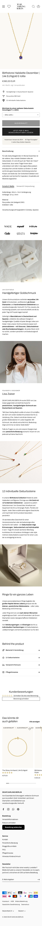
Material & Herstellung (14, 650)
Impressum (5, 901)
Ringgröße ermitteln (9, 846)
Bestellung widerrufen (13, 827)
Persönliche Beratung (10, 843)
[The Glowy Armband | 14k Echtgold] (17, 747)
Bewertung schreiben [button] (21, 699)
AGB (12, 901)
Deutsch (21, 911)
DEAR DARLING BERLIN (15, 917)
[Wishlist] (9, 6)
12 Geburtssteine (12, 657)
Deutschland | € (7, 911)
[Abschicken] (39, 879)
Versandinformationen (10, 819)
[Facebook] (3, 809)
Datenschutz (25, 904)
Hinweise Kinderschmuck (11, 856)
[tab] (9, 186)
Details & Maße (8, 186)
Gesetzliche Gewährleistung (11, 904)
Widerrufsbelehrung (21, 901)
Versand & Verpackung (25, 186)
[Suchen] (33, 6)
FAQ (4, 850)
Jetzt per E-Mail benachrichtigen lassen (21, 131)
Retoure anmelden (9, 823)
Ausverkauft (21, 123)
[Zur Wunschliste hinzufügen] (30, 729)
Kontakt (5, 839)
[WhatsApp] (13, 809)
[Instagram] (8, 809)
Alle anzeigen (34, 722)
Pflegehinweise (11, 672)
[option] (21, 230)
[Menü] (3, 6)
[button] (7, 773)
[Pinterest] (18, 809)
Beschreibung (7, 151)
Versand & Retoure (13, 665)
